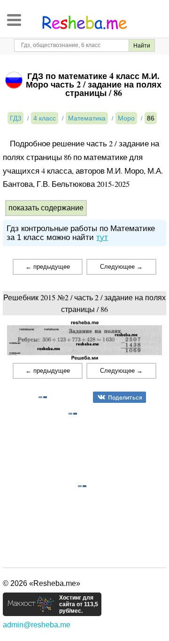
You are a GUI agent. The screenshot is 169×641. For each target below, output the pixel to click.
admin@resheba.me (36, 625)
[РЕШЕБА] (84, 22)
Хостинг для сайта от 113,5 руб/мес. (78, 604)
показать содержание (46, 208)
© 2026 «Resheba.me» (41, 583)
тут (102, 237)
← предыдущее (47, 266)
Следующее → (121, 266)
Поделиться (125, 397)
